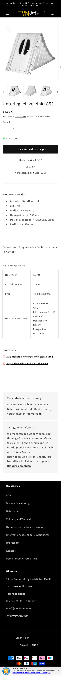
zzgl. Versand (20, 116)
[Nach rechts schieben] (57, 91)
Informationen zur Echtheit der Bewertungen (32, 672)
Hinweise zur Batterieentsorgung (25, 527)
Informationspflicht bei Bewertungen (28, 534)
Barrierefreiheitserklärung (21, 558)
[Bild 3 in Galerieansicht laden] (46, 91)
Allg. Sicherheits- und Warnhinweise (27, 363)
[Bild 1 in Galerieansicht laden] (15, 91)
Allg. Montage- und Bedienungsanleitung (29, 356)
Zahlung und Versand (18, 519)
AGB (8, 495)
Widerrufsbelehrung (18, 503)
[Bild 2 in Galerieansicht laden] (30, 91)
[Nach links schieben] (3, 91)
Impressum (12, 542)
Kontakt (11, 550)
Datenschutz (13, 511)
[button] (7, 13)
